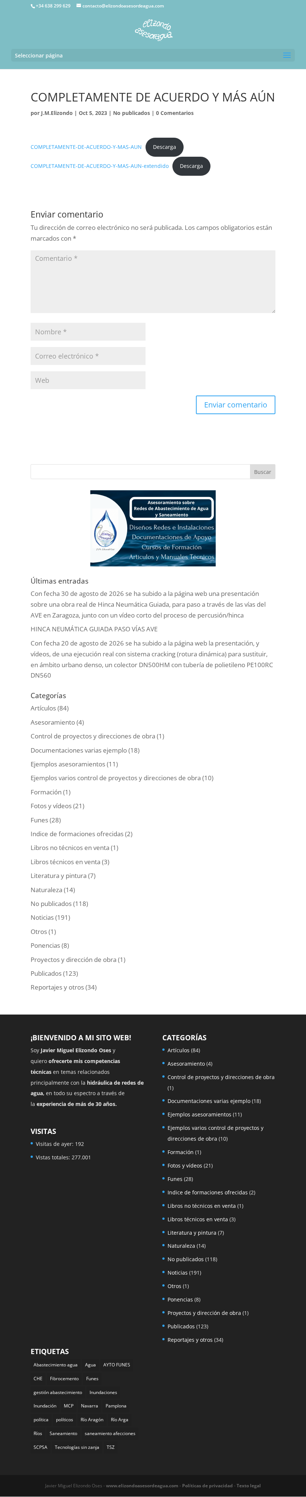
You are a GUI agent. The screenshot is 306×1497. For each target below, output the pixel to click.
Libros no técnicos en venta (70, 847)
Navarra (89, 1406)
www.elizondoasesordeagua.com (142, 1485)
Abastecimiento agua (56, 1365)
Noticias (42, 917)
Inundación (45, 1406)
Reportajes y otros (57, 987)
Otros (39, 931)
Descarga (164, 146)
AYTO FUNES (116, 1365)
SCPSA (40, 1447)
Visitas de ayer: (55, 1143)
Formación (46, 792)
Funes (39, 820)
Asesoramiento (53, 722)
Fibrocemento (64, 1378)
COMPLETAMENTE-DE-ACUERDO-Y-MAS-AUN (86, 146)
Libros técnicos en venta (65, 861)
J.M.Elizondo (57, 112)
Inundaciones (103, 1392)
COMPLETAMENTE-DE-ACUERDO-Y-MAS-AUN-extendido (100, 165)
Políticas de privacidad (207, 1485)
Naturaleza (46, 889)
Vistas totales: (54, 1157)
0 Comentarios (175, 112)
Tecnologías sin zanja (77, 1447)
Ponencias (45, 945)
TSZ (111, 1447)
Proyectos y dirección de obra (73, 959)
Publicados (46, 973)
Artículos (43, 708)
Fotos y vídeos (51, 805)
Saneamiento (63, 1433)
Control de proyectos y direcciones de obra (93, 736)
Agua (90, 1365)
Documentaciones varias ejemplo (79, 750)
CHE (38, 1378)
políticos (64, 1419)
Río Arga (119, 1419)
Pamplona (116, 1406)
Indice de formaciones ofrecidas (77, 833)
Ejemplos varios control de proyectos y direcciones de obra (116, 777)
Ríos (38, 1433)
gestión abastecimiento (58, 1392)
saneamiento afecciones (110, 1433)
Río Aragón (92, 1419)
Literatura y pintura (59, 875)
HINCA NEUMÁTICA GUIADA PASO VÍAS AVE (94, 629)
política (41, 1419)
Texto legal (249, 1485)
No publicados (131, 112)
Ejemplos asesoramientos (68, 764)
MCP (69, 1406)
